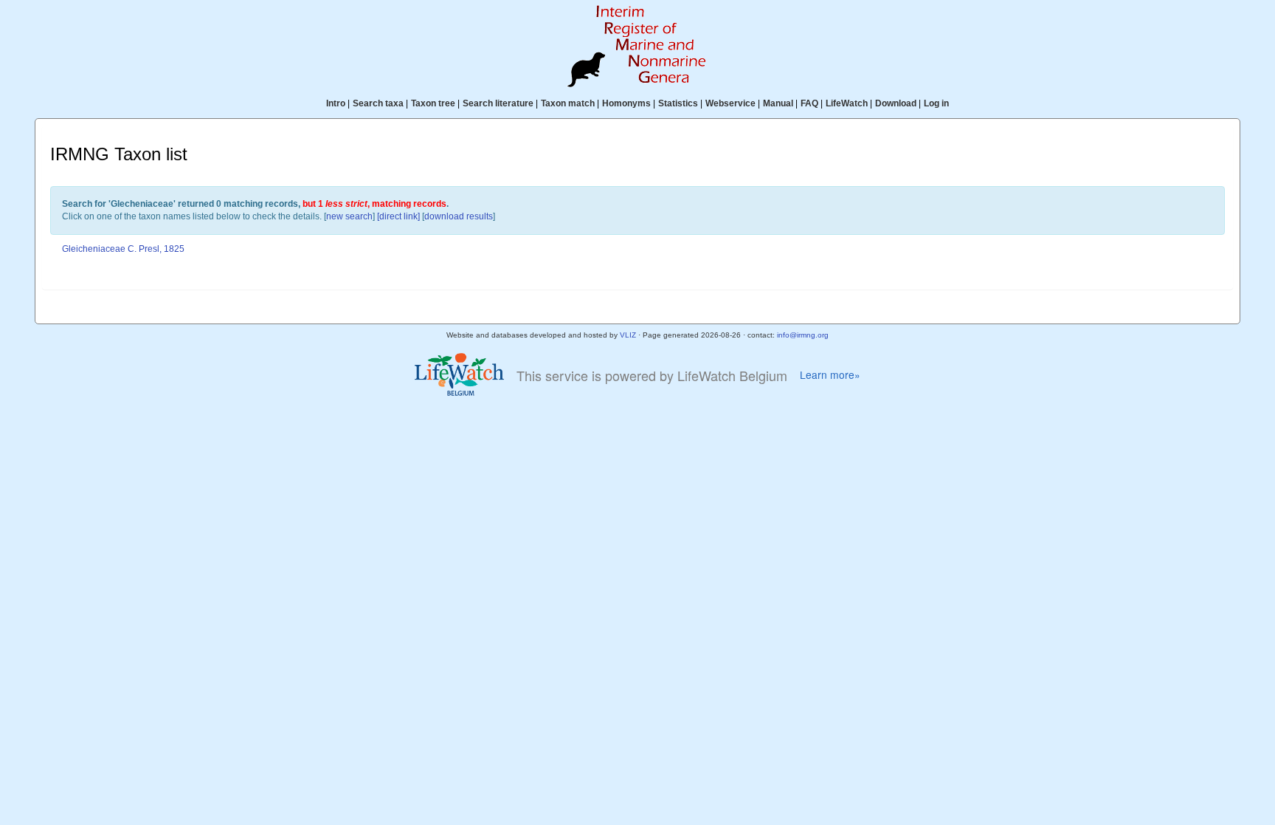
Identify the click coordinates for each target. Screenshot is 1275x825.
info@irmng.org (803, 335)
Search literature (498, 103)
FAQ (809, 103)
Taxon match (568, 103)
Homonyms (626, 103)
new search (349, 216)
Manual (778, 103)
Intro (335, 103)
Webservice (730, 103)
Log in (936, 103)
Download (895, 103)
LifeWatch (847, 103)
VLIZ (628, 335)
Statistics (678, 103)
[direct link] (398, 216)
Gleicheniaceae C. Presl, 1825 (123, 249)
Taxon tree (433, 103)
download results (458, 216)
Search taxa (378, 103)
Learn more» (830, 375)
